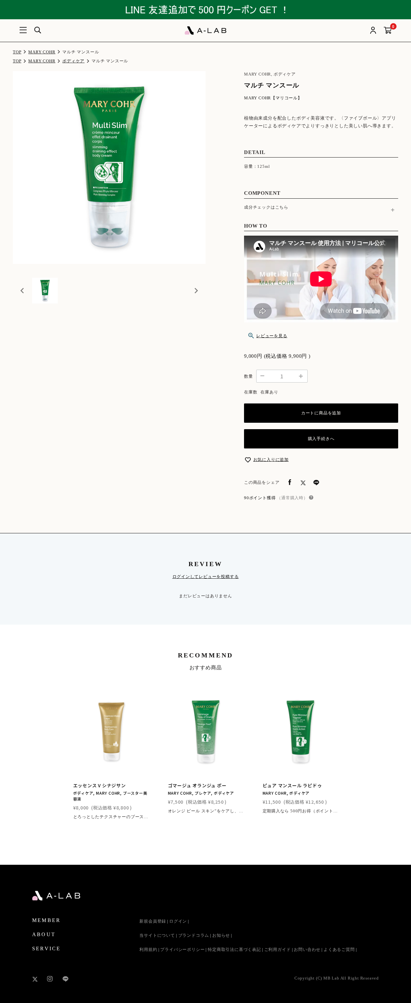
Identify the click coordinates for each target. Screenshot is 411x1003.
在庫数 (250, 392)
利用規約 (148, 949)
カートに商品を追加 (321, 413)
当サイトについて (157, 935)
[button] (45, 291)
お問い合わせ (307, 949)
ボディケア (73, 61)
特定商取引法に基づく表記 (234, 949)
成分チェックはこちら (266, 207)
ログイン (178, 921)
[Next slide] (195, 290)
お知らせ (221, 935)
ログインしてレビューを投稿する (205, 576)
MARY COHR (41, 52)
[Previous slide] (22, 290)
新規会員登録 (152, 921)
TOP (17, 52)
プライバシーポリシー (182, 949)
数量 (248, 376)
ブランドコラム (193, 935)
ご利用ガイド (277, 949)
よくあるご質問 (339, 949)
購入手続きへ (321, 438)
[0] (388, 30)
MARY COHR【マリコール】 (273, 97)
